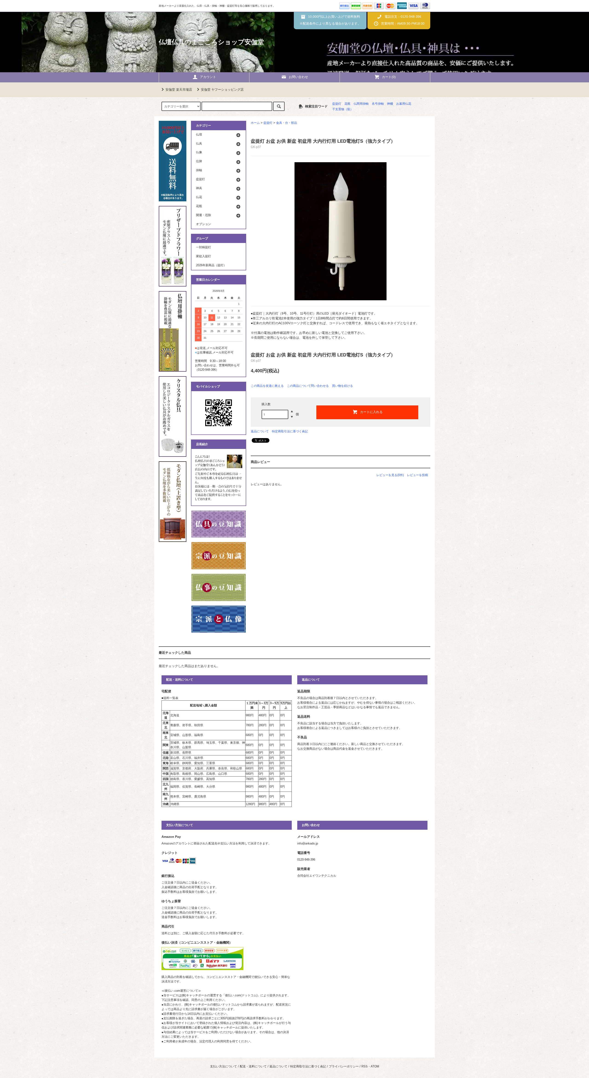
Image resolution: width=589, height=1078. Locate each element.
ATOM (375, 1066)
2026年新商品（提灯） (211, 265)
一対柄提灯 (203, 247)
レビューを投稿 (417, 475)
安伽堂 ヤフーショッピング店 (222, 89)
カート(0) (389, 77)
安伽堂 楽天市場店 (178, 89)
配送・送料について (253, 1066)
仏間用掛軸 (361, 103)
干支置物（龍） (342, 109)
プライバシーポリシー (344, 1066)
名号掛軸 (378, 103)
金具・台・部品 (286, 122)
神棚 (390, 103)
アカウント (208, 77)
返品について (260, 431)
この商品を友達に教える (267, 385)
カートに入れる (371, 411)
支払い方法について (223, 1066)
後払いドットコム (225, 1004)
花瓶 (347, 103)
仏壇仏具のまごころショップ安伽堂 (211, 42)
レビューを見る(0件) (390, 475)
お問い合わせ (298, 77)
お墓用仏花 (403, 103)
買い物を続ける (342, 385)
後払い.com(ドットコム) (241, 995)
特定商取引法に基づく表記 (290, 431)
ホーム (255, 122)
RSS (364, 1066)
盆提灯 (336, 103)
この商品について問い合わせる (308, 385)
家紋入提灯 (203, 256)
